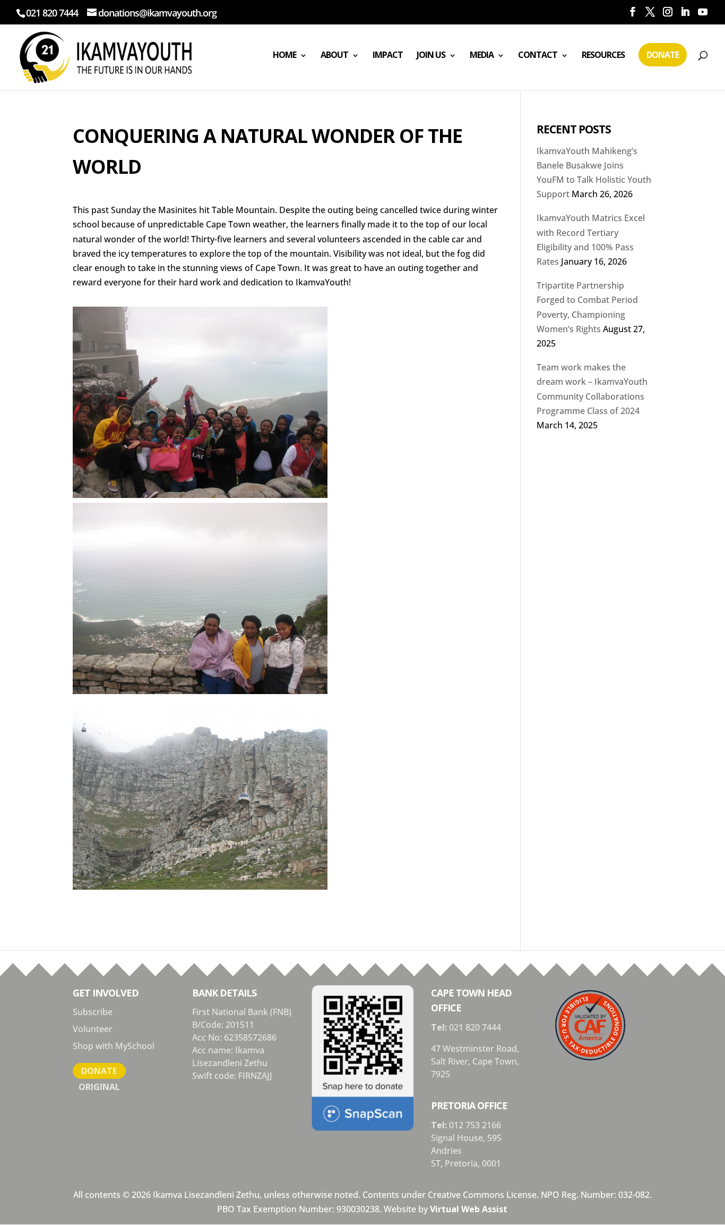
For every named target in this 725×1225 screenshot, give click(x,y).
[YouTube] (702, 12)
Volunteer (93, 1029)
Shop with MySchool (113, 1046)
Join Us (431, 55)
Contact (537, 55)
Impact (388, 55)
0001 (491, 1163)
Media (482, 55)
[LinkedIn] (684, 12)
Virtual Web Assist (468, 1209)
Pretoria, (463, 1163)
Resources (603, 55)
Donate (662, 55)
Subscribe (93, 1012)
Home (284, 55)
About (334, 55)
